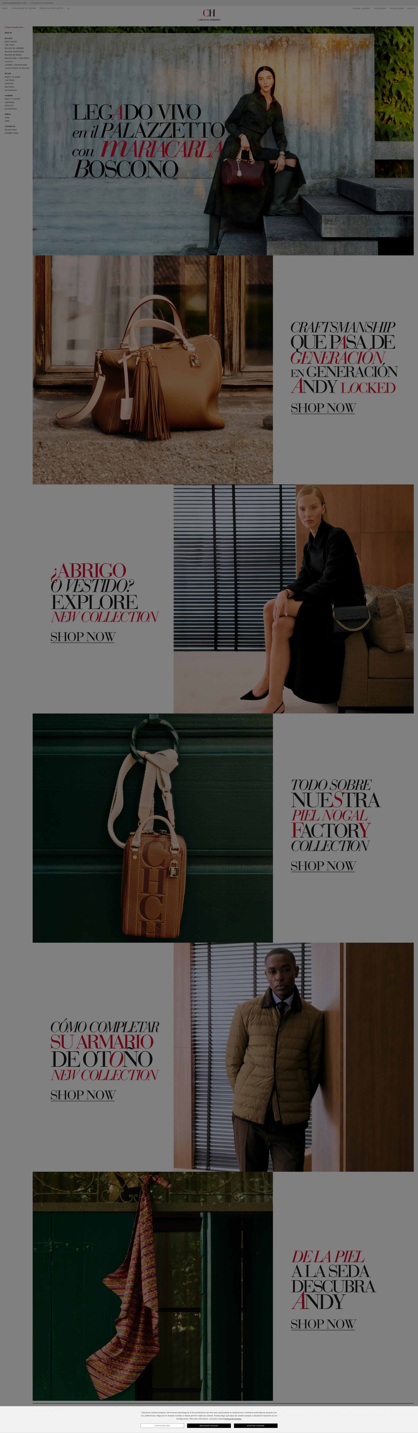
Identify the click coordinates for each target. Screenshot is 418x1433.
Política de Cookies (233, 1419)
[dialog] (209, 1419)
